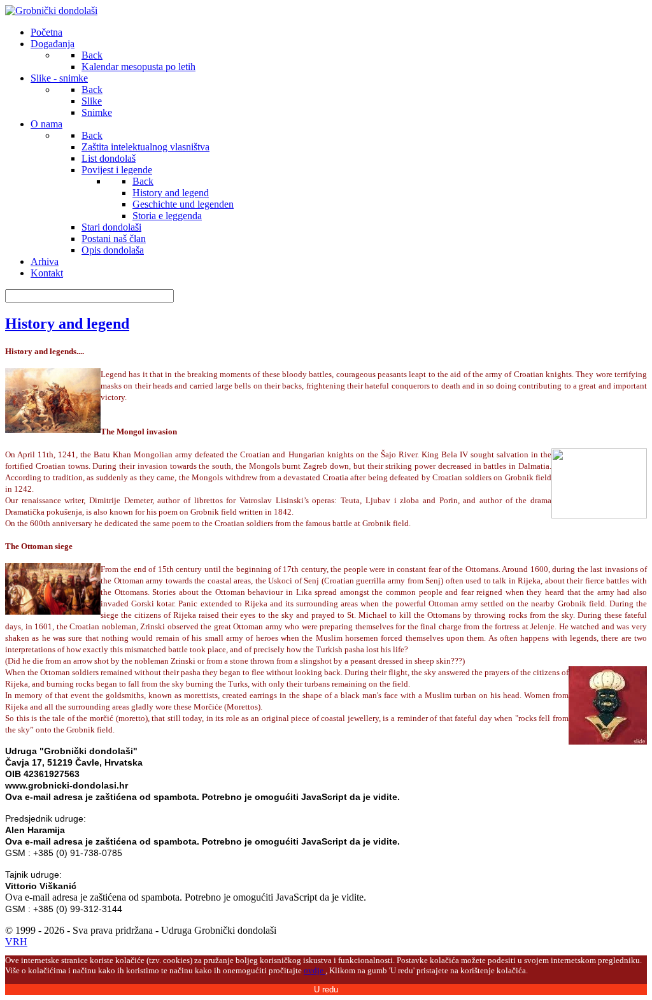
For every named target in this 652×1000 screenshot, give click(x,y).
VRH (16, 941)
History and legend (67, 323)
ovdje (314, 970)
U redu (326, 989)
